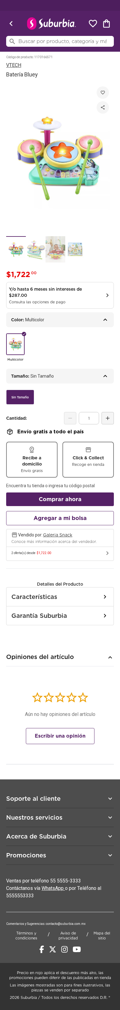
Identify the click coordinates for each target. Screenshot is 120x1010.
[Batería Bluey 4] (75, 249)
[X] (52, 949)
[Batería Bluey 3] (55, 249)
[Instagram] (64, 949)
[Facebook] (41, 949)
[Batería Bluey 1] (16, 249)
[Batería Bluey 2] (36, 249)
